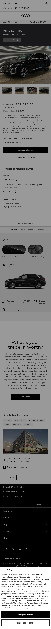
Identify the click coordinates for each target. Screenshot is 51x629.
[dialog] (25, 598)
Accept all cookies (25, 615)
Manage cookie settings (25, 623)
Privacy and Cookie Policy (31, 608)
